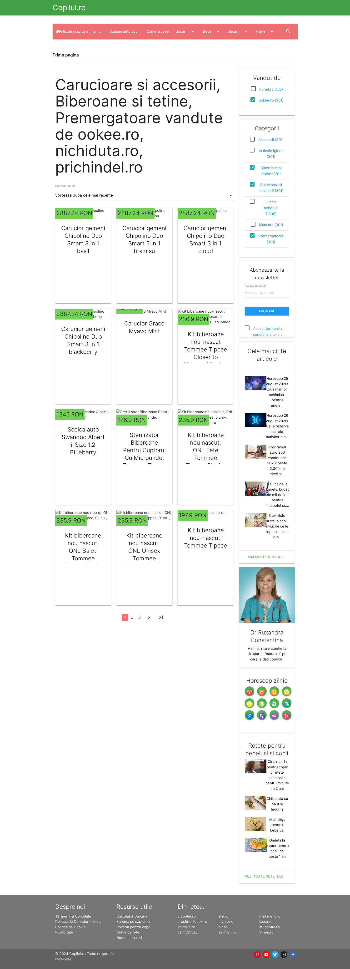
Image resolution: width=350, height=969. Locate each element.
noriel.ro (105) (271, 89)
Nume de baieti (129, 937)
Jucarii (238, 31)
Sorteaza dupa (65, 186)
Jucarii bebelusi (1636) (271, 208)
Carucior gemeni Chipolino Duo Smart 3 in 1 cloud (206, 239)
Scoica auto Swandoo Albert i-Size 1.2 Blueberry (83, 441)
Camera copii (158, 31)
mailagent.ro (269, 916)
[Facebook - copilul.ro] (293, 954)
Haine (265, 31)
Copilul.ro (69, 7)
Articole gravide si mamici (80, 31)
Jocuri (186, 31)
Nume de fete (127, 932)
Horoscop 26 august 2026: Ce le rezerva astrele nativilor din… (277, 426)
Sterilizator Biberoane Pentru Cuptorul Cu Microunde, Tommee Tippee (144, 450)
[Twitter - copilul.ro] (275, 954)
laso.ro (265, 921)
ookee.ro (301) (271, 100)
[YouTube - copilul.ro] (266, 954)
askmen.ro (227, 932)
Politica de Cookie (70, 927)
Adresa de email (255, 285)
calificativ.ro (188, 932)
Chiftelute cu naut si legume (277, 804)
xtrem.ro (266, 932)
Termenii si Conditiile (73, 916)
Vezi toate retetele (264, 876)
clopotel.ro (187, 916)
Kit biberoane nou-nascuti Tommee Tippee (205, 538)
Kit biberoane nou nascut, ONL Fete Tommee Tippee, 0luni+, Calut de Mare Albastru (205, 457)
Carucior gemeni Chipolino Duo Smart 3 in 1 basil (83, 239)
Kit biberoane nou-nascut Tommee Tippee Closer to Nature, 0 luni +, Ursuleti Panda (205, 353)
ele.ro (223, 916)
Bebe (212, 31)
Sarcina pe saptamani (134, 921)
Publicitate (64, 932)
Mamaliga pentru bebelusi (277, 824)
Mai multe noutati (265, 557)
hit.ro (223, 927)
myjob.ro (226, 921)
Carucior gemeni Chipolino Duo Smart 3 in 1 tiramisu (144, 239)
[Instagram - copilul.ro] (284, 954)
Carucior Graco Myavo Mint (144, 327)
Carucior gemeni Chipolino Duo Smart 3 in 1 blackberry (83, 340)
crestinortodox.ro (192, 921)
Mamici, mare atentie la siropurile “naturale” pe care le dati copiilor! (266, 653)
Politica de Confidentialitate (78, 921)
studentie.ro (269, 927)
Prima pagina (66, 54)
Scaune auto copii (125, 31)
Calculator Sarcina (131, 916)
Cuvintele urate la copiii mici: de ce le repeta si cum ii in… (277, 526)
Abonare (267, 311)
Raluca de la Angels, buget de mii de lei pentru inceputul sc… (277, 495)
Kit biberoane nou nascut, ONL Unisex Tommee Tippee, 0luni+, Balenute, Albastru (144, 558)
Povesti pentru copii (133, 927)
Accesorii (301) (271, 139)
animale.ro (186, 927)
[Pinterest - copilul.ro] (257, 954)
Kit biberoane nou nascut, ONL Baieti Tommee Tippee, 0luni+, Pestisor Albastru (83, 558)
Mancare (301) (271, 225)
